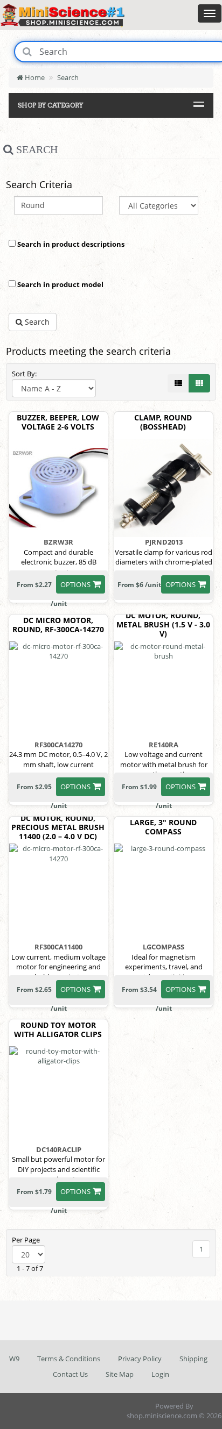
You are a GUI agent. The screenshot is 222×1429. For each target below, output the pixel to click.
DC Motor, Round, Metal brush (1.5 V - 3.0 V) (163, 624)
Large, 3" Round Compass (163, 827)
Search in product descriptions (70, 244)
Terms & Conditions (68, 1358)
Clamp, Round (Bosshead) (163, 422)
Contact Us (70, 1374)
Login (160, 1374)
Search (68, 77)
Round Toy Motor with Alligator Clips (58, 1030)
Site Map (120, 1374)
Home (34, 77)
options (75, 584)
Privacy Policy (140, 1358)
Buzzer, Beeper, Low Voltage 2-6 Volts (58, 422)
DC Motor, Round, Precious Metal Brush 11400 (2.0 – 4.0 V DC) (58, 827)
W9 (14, 1358)
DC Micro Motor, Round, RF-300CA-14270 (58, 625)
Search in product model (59, 284)
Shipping (193, 1358)
